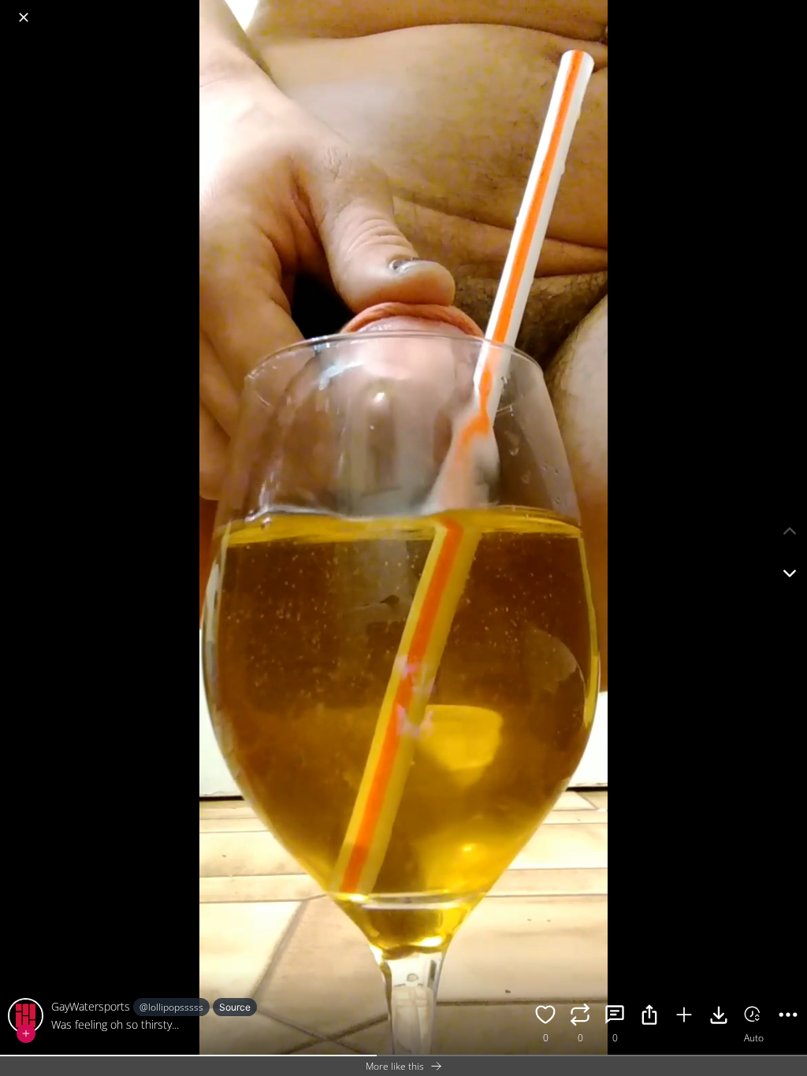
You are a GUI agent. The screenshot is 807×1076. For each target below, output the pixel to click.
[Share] (649, 1017)
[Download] (719, 1017)
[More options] (788, 1017)
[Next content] (789, 573)
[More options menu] (791, 9)
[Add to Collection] (684, 1017)
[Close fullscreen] (24, 17)
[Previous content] (789, 530)
